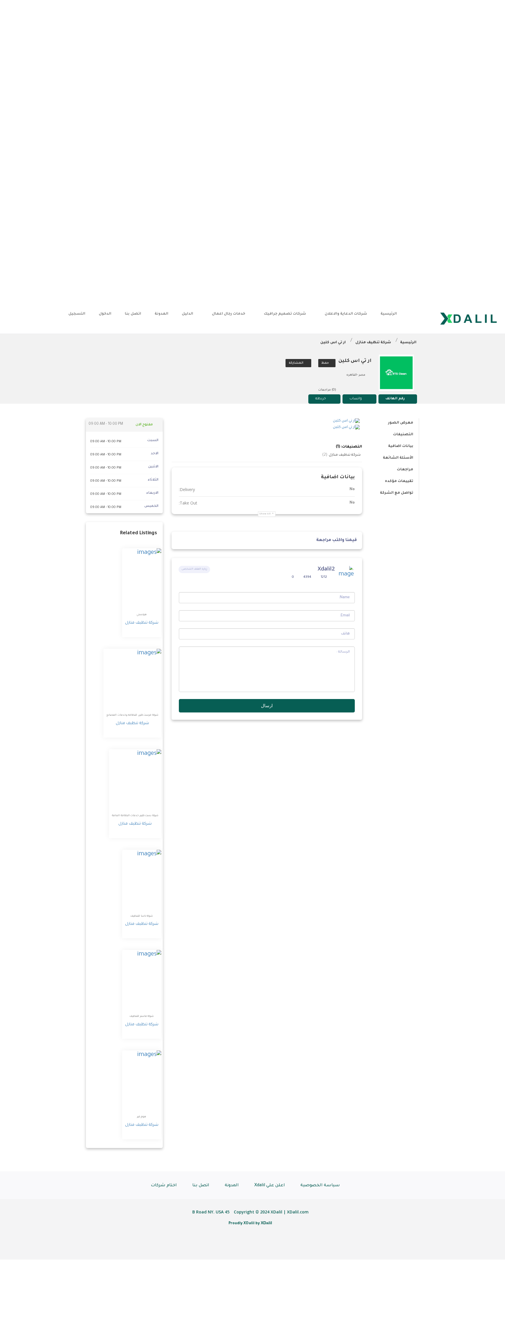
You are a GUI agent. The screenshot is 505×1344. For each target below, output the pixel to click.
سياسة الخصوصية (320, 1185)
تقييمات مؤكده (399, 481)
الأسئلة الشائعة (398, 458)
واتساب (356, 399)
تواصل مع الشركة (396, 493)
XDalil (266, 1222)
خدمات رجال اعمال (228, 314)
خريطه (320, 399)
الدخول (105, 314)
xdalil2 (326, 568)
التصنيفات (403, 435)
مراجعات (405, 470)
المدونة (161, 314)
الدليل (187, 314)
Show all (265, 514)
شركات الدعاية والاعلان (346, 314)
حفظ (325, 363)
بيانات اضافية (400, 446)
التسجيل (76, 314)
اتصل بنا (133, 314)
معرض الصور (400, 423)
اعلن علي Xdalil (269, 1185)
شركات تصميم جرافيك (285, 314)
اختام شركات (164, 1185)
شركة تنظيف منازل (373, 343)
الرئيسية (389, 314)
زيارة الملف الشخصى (194, 569)
